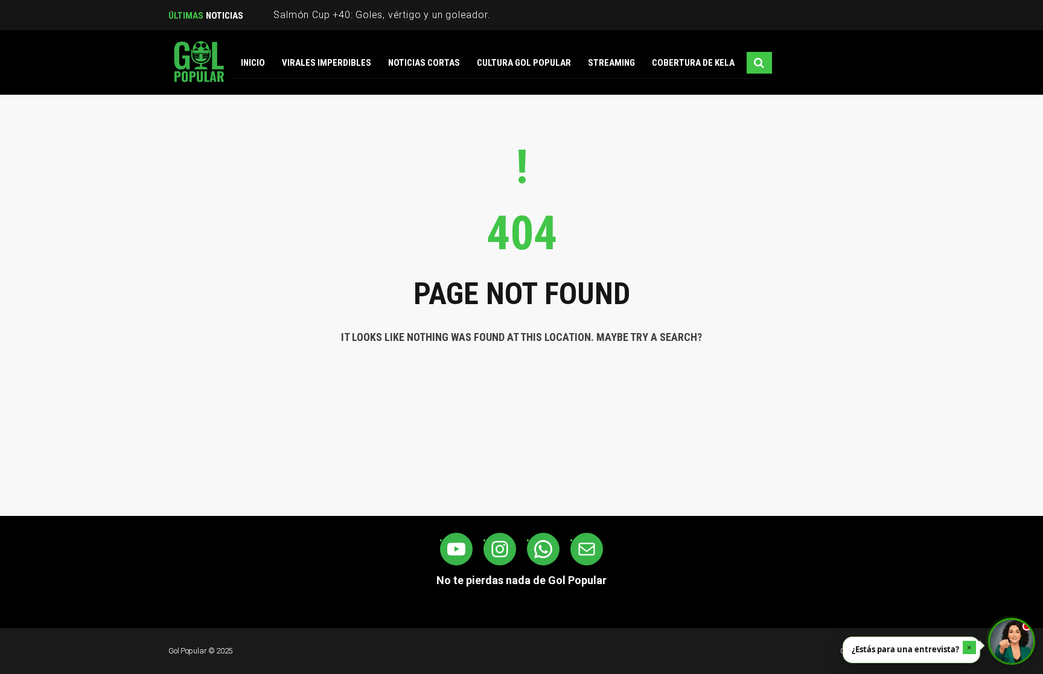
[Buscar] (759, 63)
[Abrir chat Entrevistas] (1011, 641)
